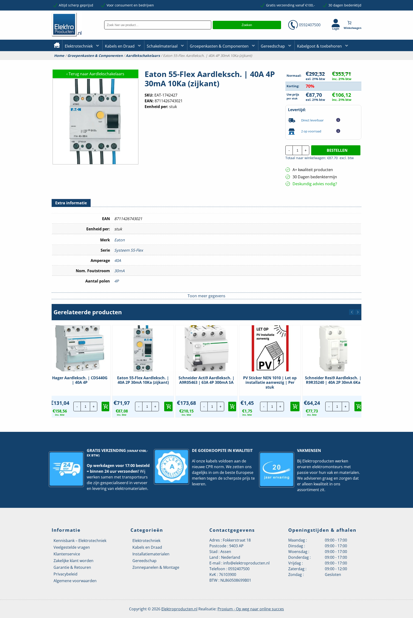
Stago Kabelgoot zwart (315, 62)
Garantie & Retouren (72, 567)
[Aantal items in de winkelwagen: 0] (353, 22)
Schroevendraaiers (346, 62)
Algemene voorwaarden (75, 580)
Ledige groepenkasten (207, 62)
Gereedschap (273, 46)
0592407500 (310, 24)
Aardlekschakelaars (143, 55)
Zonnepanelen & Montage (155, 567)
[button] (352, 312)
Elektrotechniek (79, 46)
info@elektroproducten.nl (246, 563)
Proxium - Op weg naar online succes (250, 609)
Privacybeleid (65, 574)
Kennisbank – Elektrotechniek (80, 540)
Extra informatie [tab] (71, 203)
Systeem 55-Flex (128, 250)
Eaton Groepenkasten (348, 61)
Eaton (119, 240)
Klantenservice (67, 554)
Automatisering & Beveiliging (88, 62)
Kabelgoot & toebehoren (319, 46)
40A (117, 260)
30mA (119, 270)
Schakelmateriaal (162, 46)
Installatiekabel (117, 62)
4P (116, 281)
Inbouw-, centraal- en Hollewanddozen (164, 62)
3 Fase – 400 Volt (273, 62)
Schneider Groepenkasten (351, 62)
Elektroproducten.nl (179, 609)
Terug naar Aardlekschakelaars (95, 73)
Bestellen (337, 150)
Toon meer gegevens (206, 295)
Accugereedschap (275, 62)
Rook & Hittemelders (151, 62)
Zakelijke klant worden (73, 560)
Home (59, 55)
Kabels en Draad (120, 46)
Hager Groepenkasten (348, 69)
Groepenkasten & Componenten (219, 46)
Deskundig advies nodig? (315, 184)
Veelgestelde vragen (72, 547)
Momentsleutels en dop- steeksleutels (360, 70)
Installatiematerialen (150, 554)
